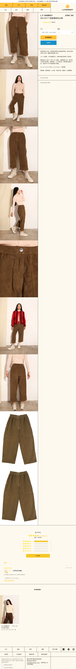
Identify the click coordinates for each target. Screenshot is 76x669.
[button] (47, 22)
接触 (43, 649)
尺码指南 (19, 654)
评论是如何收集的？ (9, 580)
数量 (58, 29)
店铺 (6, 5)
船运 (18, 649)
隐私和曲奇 (44, 654)
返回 (30, 649)
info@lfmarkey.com (33, 662)
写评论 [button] (38, 556)
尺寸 (41, 29)
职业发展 (55, 649)
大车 (5, 10)
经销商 (6, 654)
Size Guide (44, 77)
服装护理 (31, 654)
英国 (28, 10)
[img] (8, 568)
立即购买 (48, 42)
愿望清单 (44, 5)
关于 (19, 5)
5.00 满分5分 (43, 535)
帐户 (16, 10)
